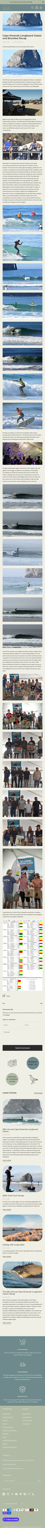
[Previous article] (4, 1003)
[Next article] (41, 1003)
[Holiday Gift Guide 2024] (22, 1228)
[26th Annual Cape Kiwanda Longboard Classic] (22, 1112)
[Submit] (39, 1481)
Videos (5, 1437)
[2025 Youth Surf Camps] (22, 1178)
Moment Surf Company (20, 1527)
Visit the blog (38, 1093)
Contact (5, 1443)
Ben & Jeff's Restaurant (9, 1440)
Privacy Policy (26, 1423)
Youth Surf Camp (8, 1427)
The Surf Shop (7, 1414)
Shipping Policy (27, 1417)
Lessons (5, 1420)
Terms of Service (27, 1420)
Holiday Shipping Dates (10, 1447)
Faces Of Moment (8, 1417)
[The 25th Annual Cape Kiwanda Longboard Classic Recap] (22, 1275)
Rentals (5, 1423)
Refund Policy (26, 1414)
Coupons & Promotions (9, 1430)
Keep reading (7, 1160)
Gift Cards (6, 1433)
